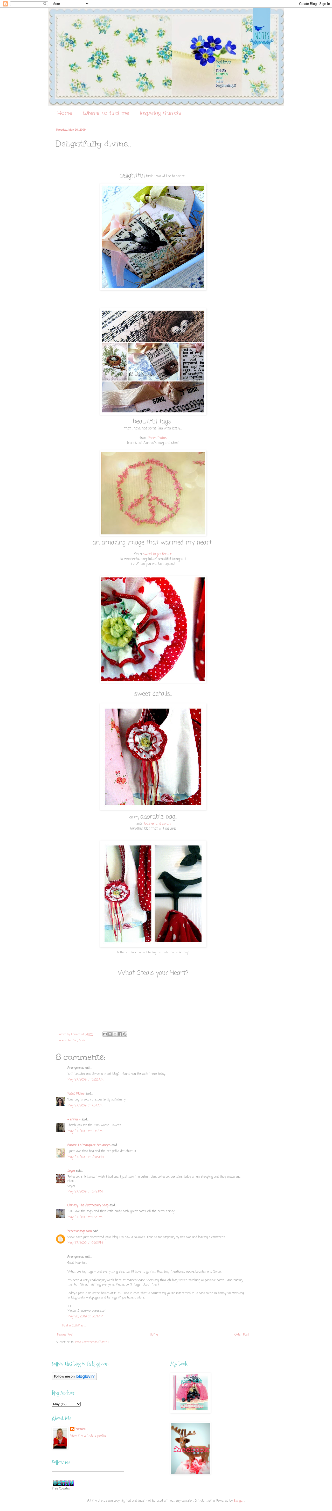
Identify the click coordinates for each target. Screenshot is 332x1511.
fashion (72, 1041)
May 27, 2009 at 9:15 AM (84, 1131)
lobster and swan (157, 823)
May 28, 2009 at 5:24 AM (85, 1316)
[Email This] (105, 1034)
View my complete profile (88, 1436)
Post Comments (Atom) (91, 1342)
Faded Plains (157, 438)
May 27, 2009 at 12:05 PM (85, 1157)
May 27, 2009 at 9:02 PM (85, 1243)
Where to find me (106, 113)
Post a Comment (74, 1325)
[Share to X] (114, 1034)
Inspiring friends (160, 113)
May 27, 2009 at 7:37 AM (84, 1105)
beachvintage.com (79, 1231)
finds (82, 1041)
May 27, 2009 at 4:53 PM (84, 1217)
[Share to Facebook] (119, 1034)
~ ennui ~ (73, 1119)
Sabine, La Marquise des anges (88, 1145)
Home (64, 113)
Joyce (71, 1171)
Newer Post (65, 1334)
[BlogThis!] (110, 1034)
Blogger (239, 1501)
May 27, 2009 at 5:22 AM (85, 1079)
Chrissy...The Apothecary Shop (87, 1205)
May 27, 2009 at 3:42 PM (85, 1191)
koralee (80, 1429)
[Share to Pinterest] (124, 1034)
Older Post (241, 1334)
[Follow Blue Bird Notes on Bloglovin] (74, 1379)
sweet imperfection (157, 554)
